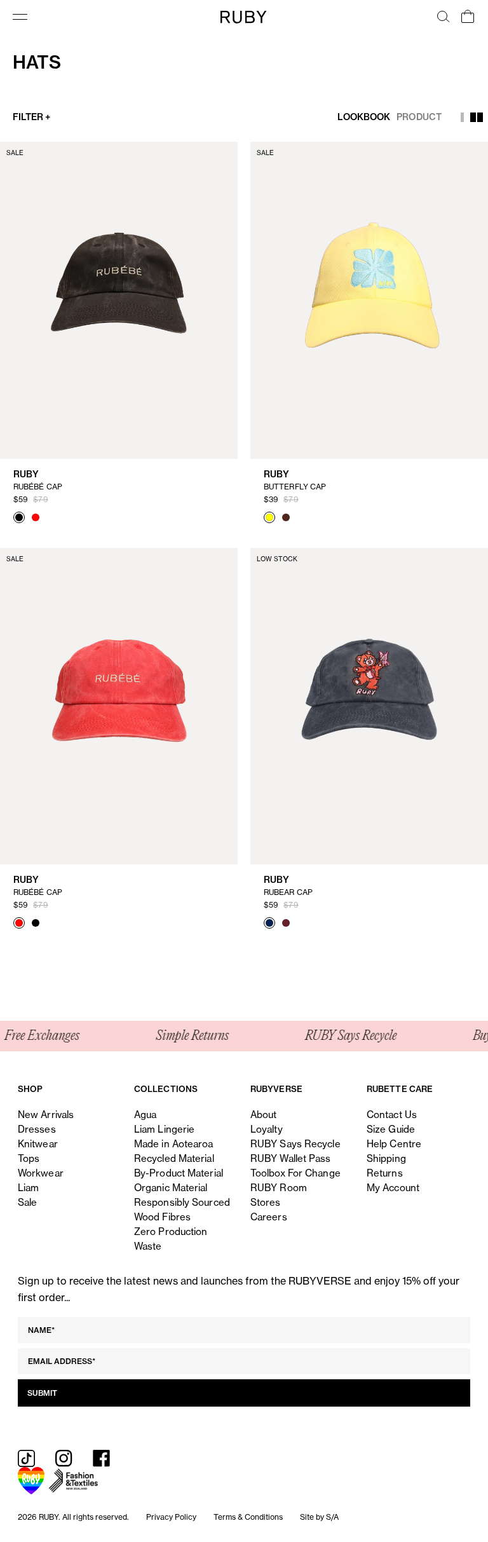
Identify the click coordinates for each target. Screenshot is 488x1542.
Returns (385, 1173)
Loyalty (266, 1129)
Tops (28, 1158)
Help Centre (394, 1144)
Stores (265, 1202)
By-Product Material (178, 1173)
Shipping (386, 1158)
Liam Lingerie (164, 1129)
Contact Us (392, 1115)
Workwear (41, 1173)
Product (419, 117)
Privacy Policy (171, 1517)
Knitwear (38, 1144)
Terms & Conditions (248, 1517)
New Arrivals (46, 1115)
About (263, 1115)
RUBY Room (278, 1188)
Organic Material (171, 1188)
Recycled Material (174, 1158)
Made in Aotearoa (174, 1144)
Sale (27, 1202)
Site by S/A (319, 1517)
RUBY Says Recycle (295, 1144)
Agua (145, 1115)
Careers (268, 1217)
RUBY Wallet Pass (290, 1158)
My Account (393, 1188)
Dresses (37, 1129)
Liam (28, 1188)
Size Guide (391, 1129)
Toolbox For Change (295, 1173)
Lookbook (363, 117)
